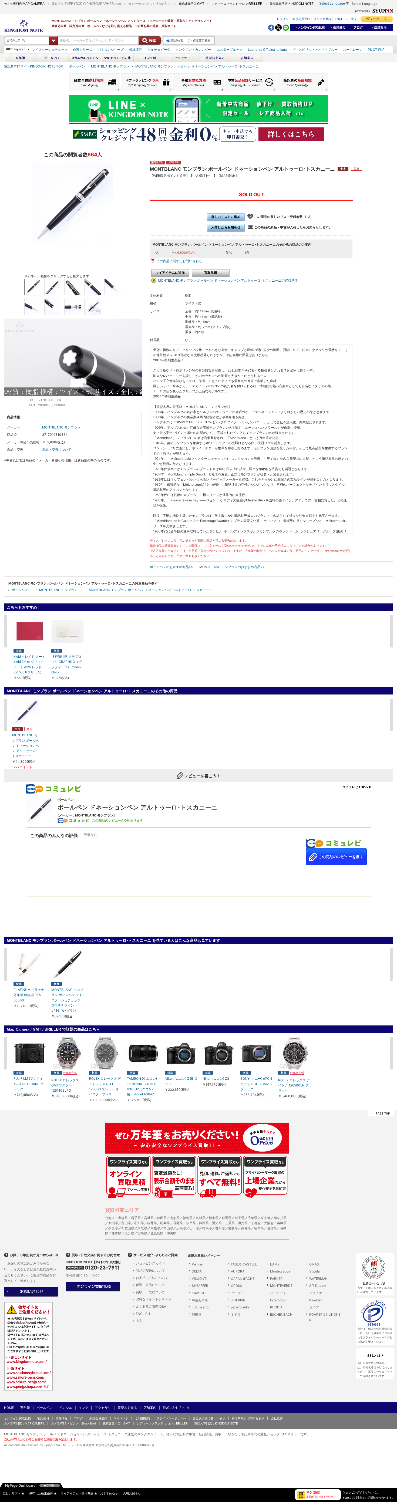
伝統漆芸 (135, 50)
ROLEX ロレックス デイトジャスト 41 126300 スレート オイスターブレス (105, 1086)
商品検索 (177, 40)
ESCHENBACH (281, 1314)
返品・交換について (56, 449)
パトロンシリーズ (111, 50)
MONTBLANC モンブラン (110, 66)
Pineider (315, 1300)
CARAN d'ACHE (242, 1279)
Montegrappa (280, 1271)
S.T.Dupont (317, 1286)
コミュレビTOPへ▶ (356, 787)
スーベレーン (352, 50)
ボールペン (77, 66)
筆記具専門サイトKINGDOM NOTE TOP (33, 66)
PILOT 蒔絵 (376, 50)
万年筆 (25, 1408)
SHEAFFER (200, 1286)
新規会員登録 (301, 19)
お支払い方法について (152, 1278)
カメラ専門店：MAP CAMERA (24, 1423)
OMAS (314, 1264)
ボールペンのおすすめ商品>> (171, 567)
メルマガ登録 (322, 19)
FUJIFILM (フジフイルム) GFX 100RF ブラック (28, 1083)
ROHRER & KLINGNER (324, 1317)
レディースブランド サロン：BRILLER (162, 1423)
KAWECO (199, 1293)
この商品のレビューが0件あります (117, 820)
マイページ (121, 1418)
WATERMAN (318, 1279)
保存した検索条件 (43, 1493)
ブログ (78, 1418)
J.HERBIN (238, 1300)
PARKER (276, 1279)
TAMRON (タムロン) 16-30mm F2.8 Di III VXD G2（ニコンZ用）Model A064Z (142, 1086)
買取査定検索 (202, 40)
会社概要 (277, 1418)
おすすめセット (110, 1493)
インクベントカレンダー (193, 50)
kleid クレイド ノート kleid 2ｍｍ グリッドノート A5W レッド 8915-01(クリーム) (29, 664)
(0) (385, 19)
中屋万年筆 (200, 1300)
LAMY (275, 1264)
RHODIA (276, 1307)
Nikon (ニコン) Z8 (216, 1078)
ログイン (283, 19)
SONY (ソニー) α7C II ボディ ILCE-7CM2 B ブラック (256, 1083)
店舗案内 (149, 1408)
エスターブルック (230, 50)
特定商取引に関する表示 (248, 1418)
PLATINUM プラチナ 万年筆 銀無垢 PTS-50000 (29, 995)
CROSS (236, 1286)
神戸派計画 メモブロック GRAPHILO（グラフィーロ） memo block (66, 664)
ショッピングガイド (150, 1263)
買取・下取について (150, 1292)
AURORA (237, 1271)
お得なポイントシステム (153, 1299)
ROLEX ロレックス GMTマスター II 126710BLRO (65, 1085)
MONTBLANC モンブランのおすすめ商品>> (232, 567)
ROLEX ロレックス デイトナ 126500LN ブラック (294, 1085)
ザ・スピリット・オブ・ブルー (315, 50)
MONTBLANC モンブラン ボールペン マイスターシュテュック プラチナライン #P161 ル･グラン (67, 1000)
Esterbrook (278, 1300)
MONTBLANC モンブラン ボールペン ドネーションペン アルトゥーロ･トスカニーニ (197, 66)
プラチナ (315, 1293)
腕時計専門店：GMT (116, 1423)
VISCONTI (199, 1279)
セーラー (237, 1293)
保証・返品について (150, 1285)
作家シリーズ (82, 50)
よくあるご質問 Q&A (151, 1306)
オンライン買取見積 (17, 1418)
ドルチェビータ (158, 50)
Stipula (314, 1271)
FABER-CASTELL (244, 1264)
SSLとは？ (375, 1356)
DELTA (197, 1271)
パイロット (278, 1293)
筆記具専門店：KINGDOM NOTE (216, 1423)
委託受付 (43, 1418)
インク (83, 1408)
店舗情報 (62, 1418)
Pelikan (197, 1264)
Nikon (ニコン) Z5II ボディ (181, 1081)
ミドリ (236, 1314)
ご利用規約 (142, 1418)
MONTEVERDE (281, 1286)
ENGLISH (341, 19)
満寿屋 (196, 1314)
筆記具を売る (127, 1408)
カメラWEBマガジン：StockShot (73, 1423)
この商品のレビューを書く (340, 857)
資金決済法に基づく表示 (209, 1418)
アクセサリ (103, 1408)
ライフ (314, 1307)
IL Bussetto (200, 1307)
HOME (9, 1408)
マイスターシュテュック (50, 50)
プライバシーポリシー (171, 1418)
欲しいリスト (13, 1493)
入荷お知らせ (132, 1493)
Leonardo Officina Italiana (267, 50)
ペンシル (65, 1408)
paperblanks (240, 1307)
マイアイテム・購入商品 (79, 1493)
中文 (354, 19)
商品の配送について (150, 1270)
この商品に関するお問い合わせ (179, 261)
